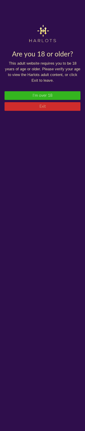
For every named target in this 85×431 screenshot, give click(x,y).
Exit (42, 106)
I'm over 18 (42, 96)
